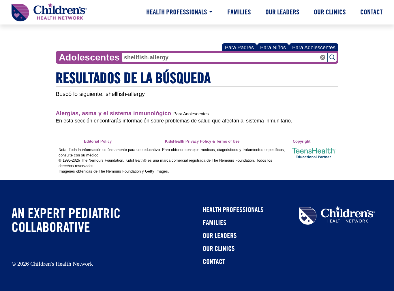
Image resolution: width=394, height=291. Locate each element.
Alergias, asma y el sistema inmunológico (113, 113)
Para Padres (239, 47)
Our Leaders (282, 11)
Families (239, 11)
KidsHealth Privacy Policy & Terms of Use (202, 141)
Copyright (301, 141)
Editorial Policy (98, 141)
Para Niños (273, 47)
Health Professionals (176, 11)
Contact (371, 11)
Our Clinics (330, 11)
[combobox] (224, 57)
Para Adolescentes (313, 47)
